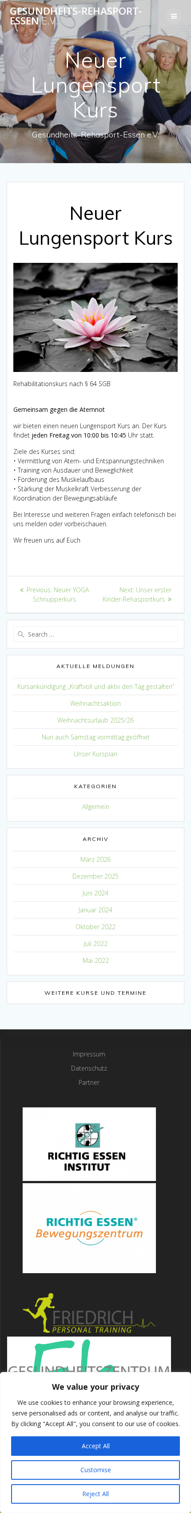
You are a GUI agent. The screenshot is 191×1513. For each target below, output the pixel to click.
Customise (95, 1470)
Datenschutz (89, 1068)
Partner (89, 1082)
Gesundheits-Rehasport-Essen (76, 16)
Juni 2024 (95, 893)
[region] (95, 1442)
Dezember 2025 (95, 876)
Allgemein (95, 806)
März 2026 (95, 859)
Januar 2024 (95, 910)
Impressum (89, 1054)
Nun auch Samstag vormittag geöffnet (96, 737)
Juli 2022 (95, 943)
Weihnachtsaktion (95, 703)
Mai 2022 (96, 960)
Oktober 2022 (95, 927)
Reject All (95, 1494)
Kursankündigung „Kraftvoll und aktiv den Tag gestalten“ (95, 686)
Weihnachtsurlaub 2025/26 (95, 720)
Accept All (96, 1446)
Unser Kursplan (95, 754)
